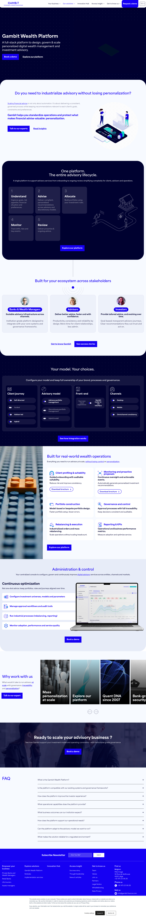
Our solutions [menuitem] (68, 4)
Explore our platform (33, 57)
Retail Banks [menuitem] (6, 879)
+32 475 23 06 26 (121, 879)
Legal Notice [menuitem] (97, 884)
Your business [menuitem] (53, 4)
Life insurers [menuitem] (6, 882)
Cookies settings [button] (89, 913)
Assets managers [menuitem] (8, 885)
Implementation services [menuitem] (34, 877)
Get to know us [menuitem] (113, 4)
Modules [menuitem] (28, 874)
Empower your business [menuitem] (8, 867)
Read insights (39, 129)
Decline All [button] (111, 913)
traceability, (27, 685)
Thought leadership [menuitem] (77, 874)
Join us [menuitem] (94, 877)
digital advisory (83, 575)
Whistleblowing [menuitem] (98, 888)
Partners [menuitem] (95, 881)
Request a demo (130, 4)
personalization (113, 462)
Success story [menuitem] (75, 870)
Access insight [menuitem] (97, 4)
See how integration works (73, 439)
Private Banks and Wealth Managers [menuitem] (8, 874)
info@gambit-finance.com (127, 893)
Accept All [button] (100, 913)
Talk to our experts (19, 129)
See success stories (85, 344)
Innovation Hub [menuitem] (83, 4)
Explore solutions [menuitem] (32, 866)
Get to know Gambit (61, 344)
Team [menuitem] (94, 870)
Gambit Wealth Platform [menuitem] (33, 870)
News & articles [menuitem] (75, 877)
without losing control (94, 462)
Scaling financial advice (17, 104)
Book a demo (10, 57)
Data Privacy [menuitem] (96, 891)
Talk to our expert (12, 696)
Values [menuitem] (94, 874)
